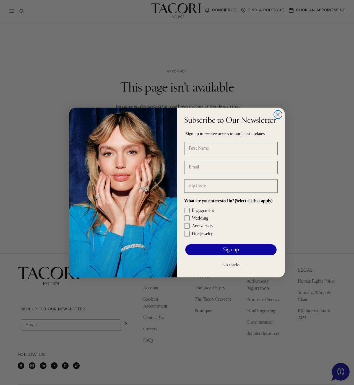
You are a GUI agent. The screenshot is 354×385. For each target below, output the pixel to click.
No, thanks (231, 265)
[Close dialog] (278, 114)
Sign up (231, 250)
